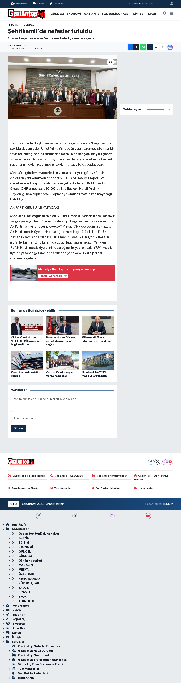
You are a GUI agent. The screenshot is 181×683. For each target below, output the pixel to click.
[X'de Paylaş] (136, 47)
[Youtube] (170, 462)
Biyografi (19, 623)
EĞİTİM (23, 542)
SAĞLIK (23, 587)
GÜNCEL (24, 551)
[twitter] (75, 516)
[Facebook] (151, 462)
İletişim (17, 637)
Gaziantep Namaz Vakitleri (112, 475)
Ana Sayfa (19, 524)
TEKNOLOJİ (26, 601)
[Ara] (165, 14)
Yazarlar (58, 3)
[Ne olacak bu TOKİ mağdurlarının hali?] (98, 360)
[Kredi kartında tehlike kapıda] (27, 360)
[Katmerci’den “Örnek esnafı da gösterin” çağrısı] (62, 325)
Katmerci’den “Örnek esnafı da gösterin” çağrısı (60, 341)
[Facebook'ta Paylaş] (130, 47)
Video (40, 3)
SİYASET (139, 13)
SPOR (152, 13)
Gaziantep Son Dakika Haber (38, 533)
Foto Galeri (20, 3)
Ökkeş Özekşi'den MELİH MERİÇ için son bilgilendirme (25, 341)
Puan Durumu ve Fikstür (25, 488)
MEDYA (23, 569)
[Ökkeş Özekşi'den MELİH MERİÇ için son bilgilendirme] (27, 325)
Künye (16, 632)
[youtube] (148, 516)
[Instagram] (164, 462)
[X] (157, 462)
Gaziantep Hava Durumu (69, 475)
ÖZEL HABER (27, 574)
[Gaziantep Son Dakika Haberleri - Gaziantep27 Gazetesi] (26, 14)
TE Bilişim (168, 504)
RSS (15, 504)
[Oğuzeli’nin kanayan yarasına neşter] (62, 360)
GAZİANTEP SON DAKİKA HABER (107, 13)
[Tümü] (168, 109)
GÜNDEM (57, 13)
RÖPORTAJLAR (28, 583)
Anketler (18, 628)
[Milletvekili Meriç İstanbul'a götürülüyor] (98, 325)
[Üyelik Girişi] (170, 4)
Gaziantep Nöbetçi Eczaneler (29, 475)
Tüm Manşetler (62, 488)
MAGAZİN (25, 565)
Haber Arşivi (146, 488)
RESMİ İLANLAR (29, 578)
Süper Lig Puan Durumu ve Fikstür (41, 664)
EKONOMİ (74, 13)
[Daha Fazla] (150, 47)
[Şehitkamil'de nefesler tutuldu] (62, 87)
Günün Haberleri (30, 560)
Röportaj (18, 619)
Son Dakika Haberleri (108, 488)
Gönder (18, 428)
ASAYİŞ (23, 538)
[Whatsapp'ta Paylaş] (143, 47)
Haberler (13, 25)
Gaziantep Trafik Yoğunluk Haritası (151, 477)
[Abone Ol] (170, 47)
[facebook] (39, 516)
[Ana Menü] (171, 14)
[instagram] (112, 516)
